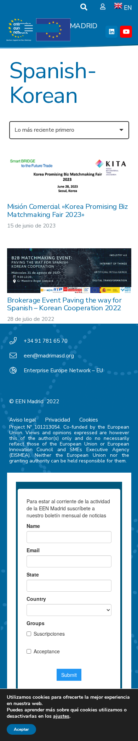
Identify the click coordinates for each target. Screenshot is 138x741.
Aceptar (21, 729)
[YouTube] (126, 32)
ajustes (61, 716)
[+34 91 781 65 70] (16, 340)
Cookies (88, 419)
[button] (84, 7)
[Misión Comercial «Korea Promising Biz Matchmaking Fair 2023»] (69, 174)
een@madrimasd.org (49, 355)
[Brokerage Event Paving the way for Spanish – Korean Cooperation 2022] (69, 270)
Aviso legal (22, 419)
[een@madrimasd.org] (16, 355)
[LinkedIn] (111, 32)
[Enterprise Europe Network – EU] (16, 370)
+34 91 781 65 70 (46, 340)
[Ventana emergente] (102, 7)
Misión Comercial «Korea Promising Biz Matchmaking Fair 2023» (67, 210)
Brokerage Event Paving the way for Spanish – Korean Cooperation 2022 (64, 304)
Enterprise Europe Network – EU (63, 370)
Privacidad (57, 419)
